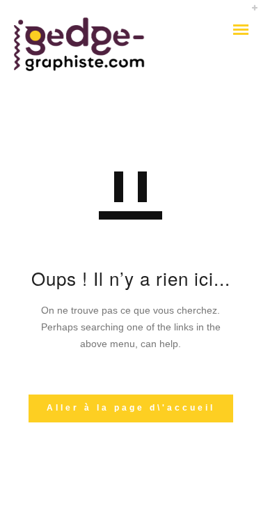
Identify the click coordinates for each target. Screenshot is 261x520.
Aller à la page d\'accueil (131, 408)
